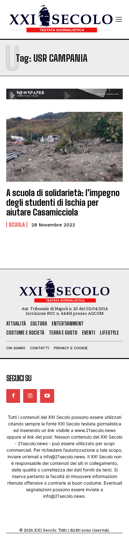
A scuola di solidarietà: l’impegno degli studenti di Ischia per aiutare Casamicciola (63, 202)
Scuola (17, 224)
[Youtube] (47, 396)
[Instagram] (30, 396)
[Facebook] (13, 396)
